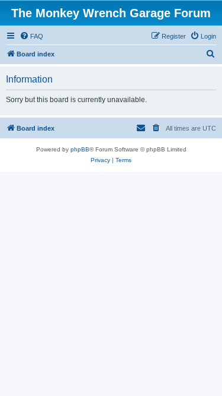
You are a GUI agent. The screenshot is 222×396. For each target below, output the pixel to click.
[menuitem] (31, 36)
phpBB (79, 149)
